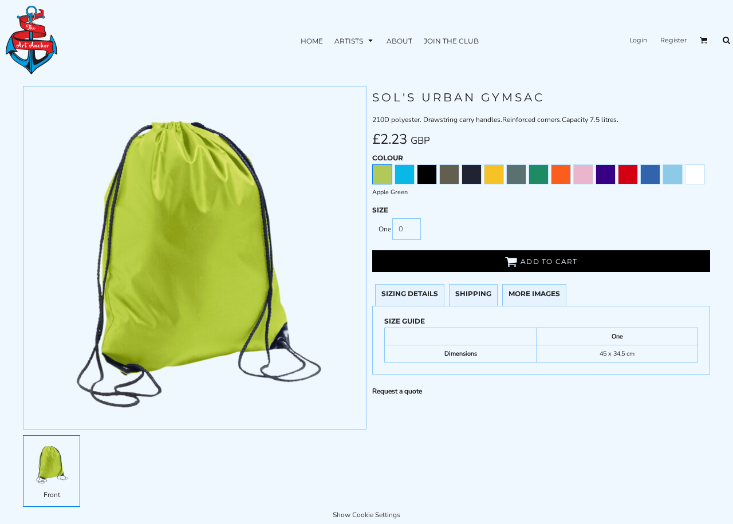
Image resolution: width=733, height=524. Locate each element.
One (385, 229)
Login (638, 40)
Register (673, 40)
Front (52, 494)
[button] (355, 40)
